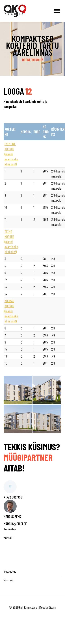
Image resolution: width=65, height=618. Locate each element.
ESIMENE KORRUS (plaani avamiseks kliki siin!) (11, 154)
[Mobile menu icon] (57, 10)
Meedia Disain (47, 607)
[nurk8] (18, 390)
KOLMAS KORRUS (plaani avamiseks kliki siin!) (11, 311)
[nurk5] (46, 419)
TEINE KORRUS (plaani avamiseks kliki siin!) (11, 241)
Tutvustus (10, 529)
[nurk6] (18, 419)
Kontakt (9, 537)
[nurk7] (46, 390)
